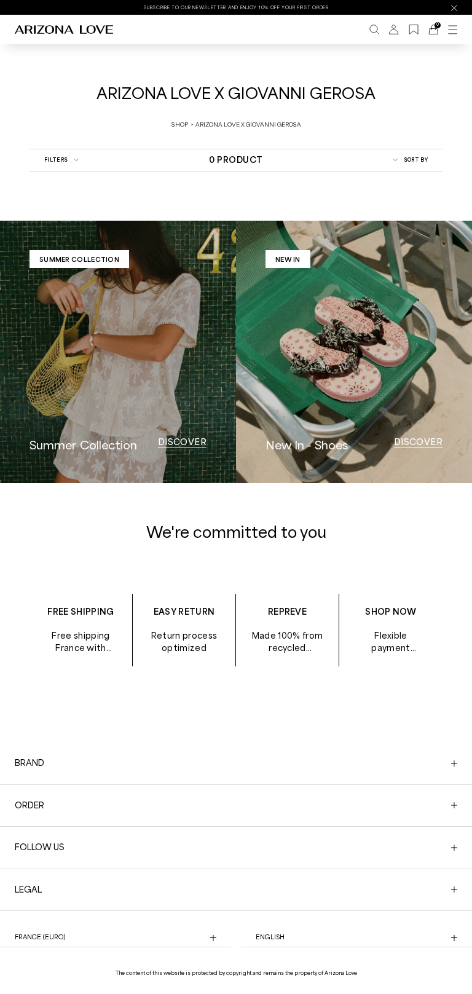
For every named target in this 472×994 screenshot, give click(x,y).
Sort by (416, 159)
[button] (99, 978)
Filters (56, 159)
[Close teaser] (190, 959)
